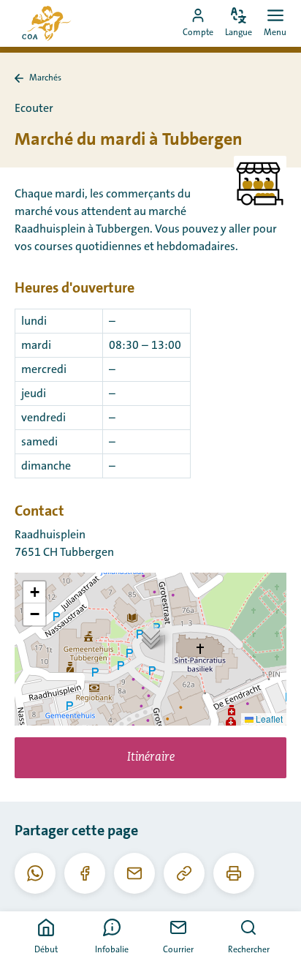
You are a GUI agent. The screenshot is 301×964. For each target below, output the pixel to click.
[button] (151, 634)
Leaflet (268, 718)
